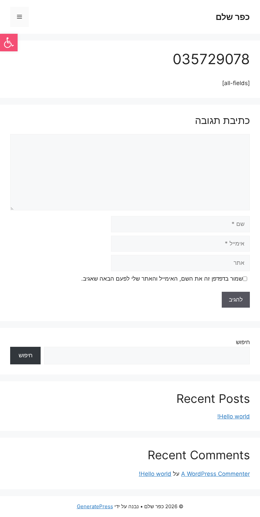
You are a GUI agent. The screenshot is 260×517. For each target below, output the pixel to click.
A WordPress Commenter (215, 473)
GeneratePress (95, 506)
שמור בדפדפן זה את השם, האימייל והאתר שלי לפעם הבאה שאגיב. (162, 278)
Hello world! (233, 416)
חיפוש (243, 342)
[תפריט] (19, 17)
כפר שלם (233, 17)
